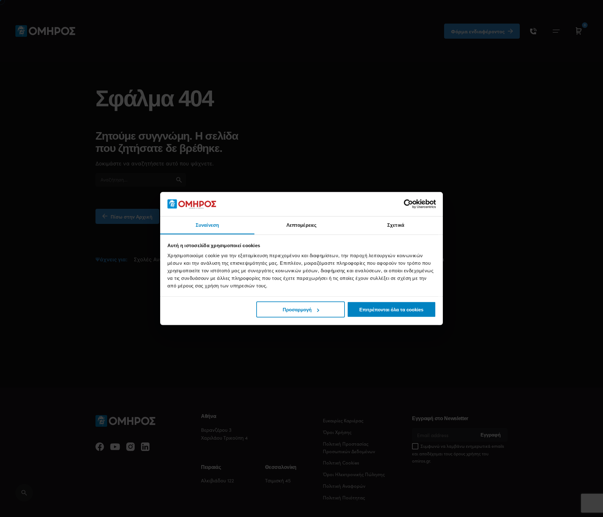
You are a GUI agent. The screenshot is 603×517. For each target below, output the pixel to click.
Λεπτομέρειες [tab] (301, 224)
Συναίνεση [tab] (207, 224)
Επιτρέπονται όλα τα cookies (391, 309)
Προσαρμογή (297, 309)
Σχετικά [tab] (395, 224)
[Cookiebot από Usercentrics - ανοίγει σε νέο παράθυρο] (408, 204)
